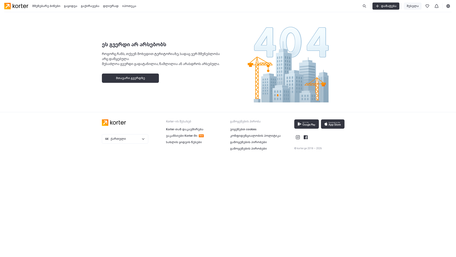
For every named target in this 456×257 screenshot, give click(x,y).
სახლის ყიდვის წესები (184, 142)
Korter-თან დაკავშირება (184, 129)
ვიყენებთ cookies (243, 129)
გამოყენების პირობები (248, 142)
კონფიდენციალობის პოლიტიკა (255, 135)
